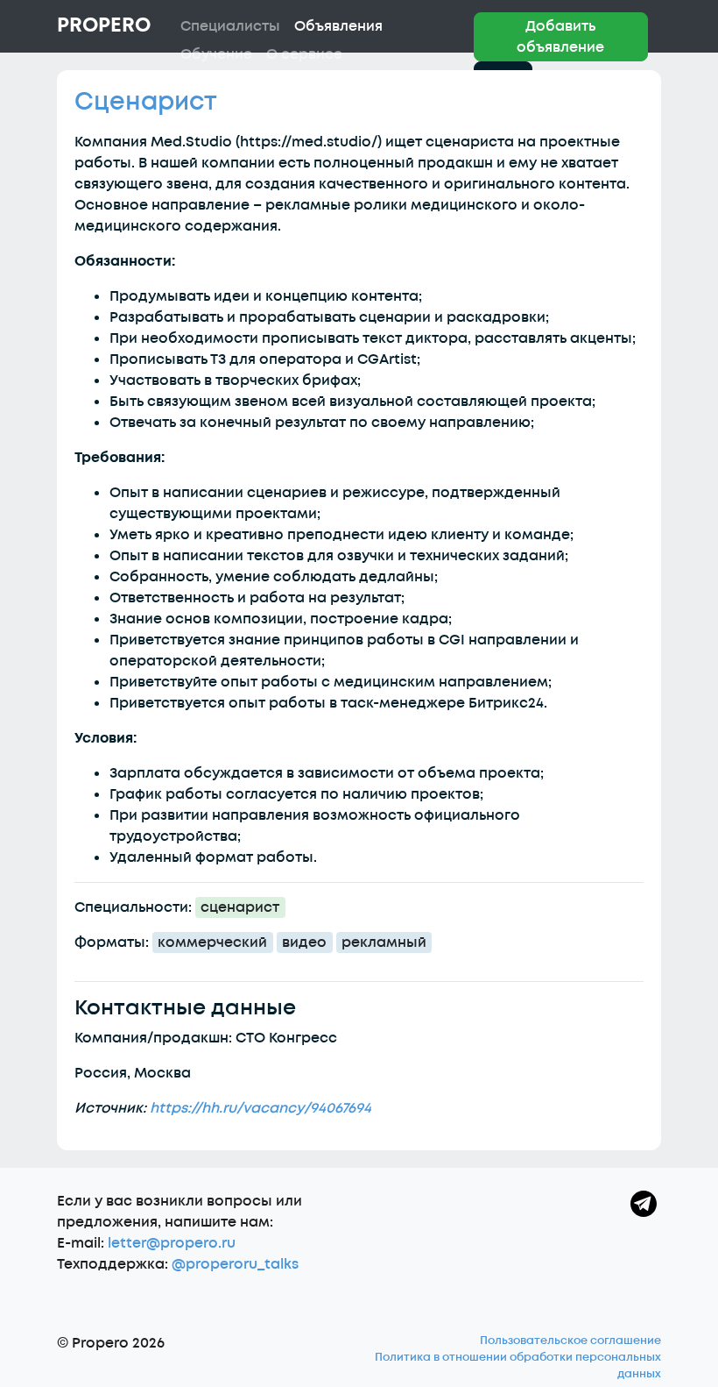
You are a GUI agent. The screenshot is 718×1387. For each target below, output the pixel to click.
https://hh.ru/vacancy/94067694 (260, 1108)
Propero (104, 25)
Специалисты (230, 26)
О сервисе (304, 54)
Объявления (338, 26)
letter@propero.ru (172, 1243)
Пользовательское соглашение (570, 1340)
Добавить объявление (560, 37)
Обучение (216, 54)
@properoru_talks (235, 1264)
